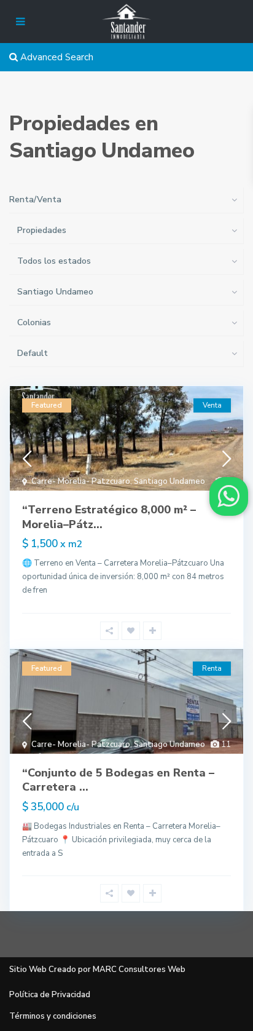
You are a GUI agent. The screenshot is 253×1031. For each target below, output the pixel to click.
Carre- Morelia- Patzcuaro (80, 481)
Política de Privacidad (49, 994)
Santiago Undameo (169, 481)
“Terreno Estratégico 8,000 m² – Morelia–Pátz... (109, 516)
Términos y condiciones (52, 1016)
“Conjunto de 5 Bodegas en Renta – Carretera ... (118, 779)
